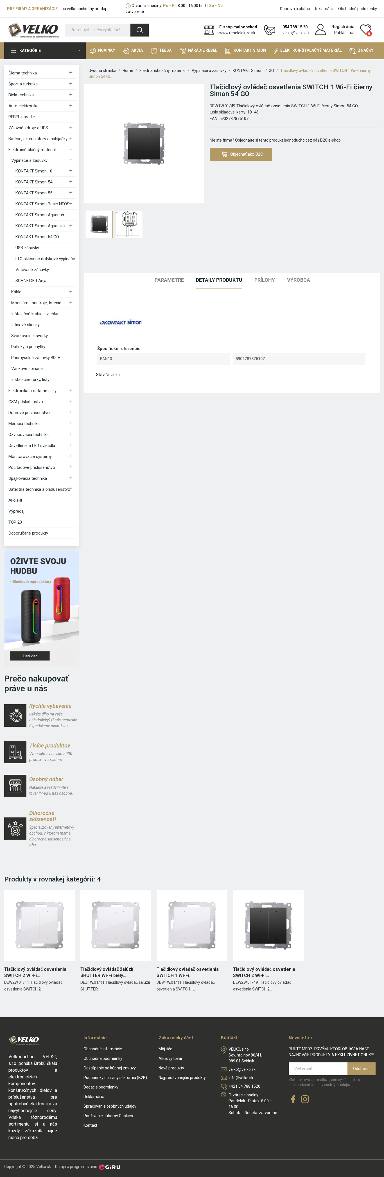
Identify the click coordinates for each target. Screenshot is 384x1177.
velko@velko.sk (296, 33)
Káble (16, 291)
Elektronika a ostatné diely (32, 390)
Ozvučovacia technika (28, 434)
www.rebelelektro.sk (237, 33)
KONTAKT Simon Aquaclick (40, 225)
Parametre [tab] (169, 280)
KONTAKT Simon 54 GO (37, 236)
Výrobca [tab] (298, 280)
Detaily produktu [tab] (219, 280)
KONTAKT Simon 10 (33, 171)
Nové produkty (171, 1068)
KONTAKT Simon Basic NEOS (42, 203)
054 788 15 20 (295, 27)
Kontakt (90, 1125)
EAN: (214, 118)
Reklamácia (324, 8)
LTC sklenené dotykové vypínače (45, 258)
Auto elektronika (23, 105)
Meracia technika (24, 423)
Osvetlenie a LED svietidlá (31, 445)
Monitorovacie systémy (30, 456)
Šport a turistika (23, 84)
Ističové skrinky (25, 324)
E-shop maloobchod (238, 27)
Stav (100, 374)
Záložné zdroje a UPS (28, 127)
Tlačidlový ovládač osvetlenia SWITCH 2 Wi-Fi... (35, 972)
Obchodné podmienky (357, 8)
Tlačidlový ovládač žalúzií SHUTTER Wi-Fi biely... (106, 972)
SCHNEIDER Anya (31, 280)
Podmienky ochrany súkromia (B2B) (115, 1077)
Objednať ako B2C (246, 154)
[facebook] (293, 1100)
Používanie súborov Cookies (108, 1116)
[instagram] (305, 1100)
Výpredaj (16, 511)
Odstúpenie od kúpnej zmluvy (109, 1068)
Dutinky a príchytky (28, 346)
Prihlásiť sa (344, 32)
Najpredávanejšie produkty (182, 1077)
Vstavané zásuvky (32, 269)
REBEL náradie (21, 116)
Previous (97, 144)
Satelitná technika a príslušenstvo (39, 489)
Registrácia (342, 26)
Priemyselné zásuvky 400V (35, 357)
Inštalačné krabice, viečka (34, 313)
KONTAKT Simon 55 (33, 193)
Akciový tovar (170, 1058)
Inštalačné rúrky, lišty (30, 379)
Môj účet (166, 1049)
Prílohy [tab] (264, 280)
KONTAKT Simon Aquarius (39, 214)
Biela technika (21, 94)
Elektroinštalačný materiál (32, 149)
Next (191, 144)
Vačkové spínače (27, 368)
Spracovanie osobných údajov (109, 1106)
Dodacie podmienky (100, 1087)
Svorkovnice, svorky (29, 335)
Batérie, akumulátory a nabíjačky (37, 138)
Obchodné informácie (102, 1049)
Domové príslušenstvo (29, 412)
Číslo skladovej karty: (228, 112)
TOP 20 (15, 522)
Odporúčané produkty (28, 533)
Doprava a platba (295, 8)
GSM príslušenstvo (25, 401)
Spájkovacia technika (27, 478)
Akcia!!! (15, 500)
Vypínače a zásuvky (29, 160)
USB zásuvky (27, 247)
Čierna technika (22, 73)
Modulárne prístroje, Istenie (36, 302)
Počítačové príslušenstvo (31, 467)
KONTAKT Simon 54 (33, 182)
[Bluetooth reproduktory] (41, 608)
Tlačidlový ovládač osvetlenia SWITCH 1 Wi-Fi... (188, 972)
